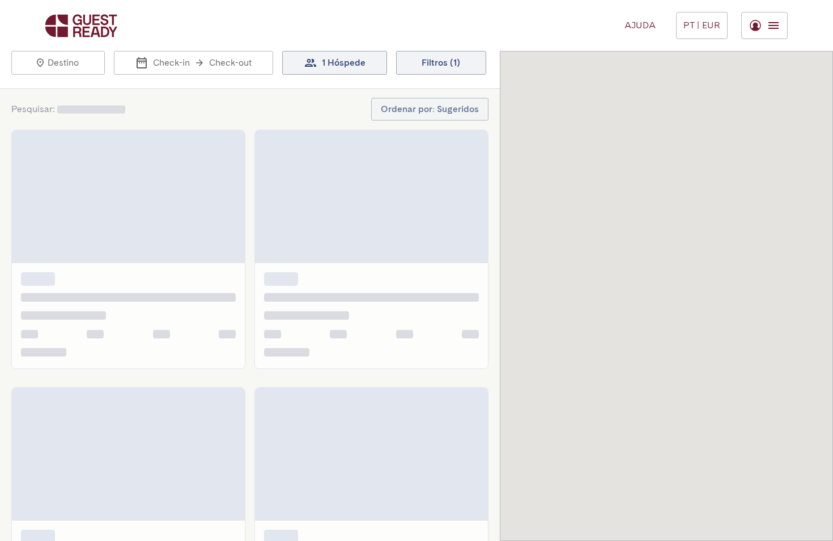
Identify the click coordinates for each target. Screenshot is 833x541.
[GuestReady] (81, 25)
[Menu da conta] (764, 25)
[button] (58, 63)
